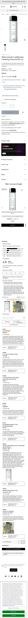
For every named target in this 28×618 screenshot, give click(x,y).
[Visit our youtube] (15, 576)
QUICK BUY (12, 225)
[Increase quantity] (12, 106)
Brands (7, 14)
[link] (23, 6)
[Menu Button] (1, 6)
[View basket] (25, 6)
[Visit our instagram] (12, 576)
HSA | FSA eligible (8, 76)
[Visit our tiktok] (18, 576)
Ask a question (12, 70)
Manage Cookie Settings (13, 608)
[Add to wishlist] (23, 112)
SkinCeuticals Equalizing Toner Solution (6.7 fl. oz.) (13, 212)
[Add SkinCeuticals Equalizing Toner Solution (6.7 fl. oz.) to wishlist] (21, 190)
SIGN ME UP (13, 570)
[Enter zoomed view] (24, 40)
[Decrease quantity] (4, 106)
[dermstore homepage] (13, 6)
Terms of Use (12, 605)
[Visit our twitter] (8, 576)
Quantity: (4, 103)
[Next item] (25, 208)
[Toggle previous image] (1, 29)
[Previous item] (2, 208)
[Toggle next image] (26, 29)
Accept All (13, 615)
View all (23, 79)
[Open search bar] (4, 6)
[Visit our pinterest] (21, 576)
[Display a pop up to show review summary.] (17, 218)
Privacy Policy (5, 605)
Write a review (5, 70)
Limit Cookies (13, 611)
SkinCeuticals (14, 14)
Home (3, 14)
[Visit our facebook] (5, 576)
